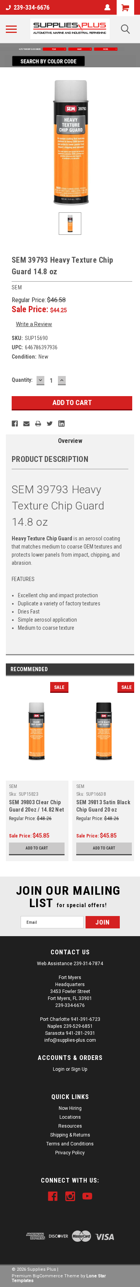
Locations (70, 1117)
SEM (13, 786)
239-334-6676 (31, 7)
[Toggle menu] (11, 29)
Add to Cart (37, 848)
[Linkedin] (61, 423)
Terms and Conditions (70, 1144)
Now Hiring (70, 1108)
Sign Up (79, 1069)
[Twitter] (50, 423)
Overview (70, 440)
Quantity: (22, 380)
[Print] (38, 423)
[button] (70, 49)
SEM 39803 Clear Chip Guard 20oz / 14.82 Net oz (36, 809)
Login (59, 1069)
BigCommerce (48, 1275)
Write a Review (34, 324)
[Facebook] (15, 423)
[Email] (26, 423)
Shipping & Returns (70, 1135)
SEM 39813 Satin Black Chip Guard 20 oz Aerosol (103, 809)
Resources (70, 1126)
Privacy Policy (70, 1152)
